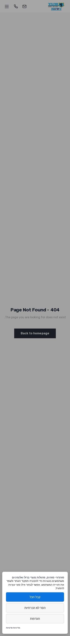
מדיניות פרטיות (13, 627)
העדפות (35, 619)
